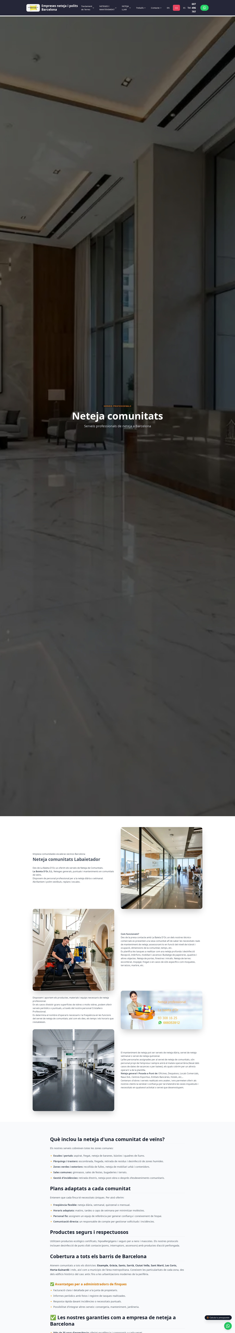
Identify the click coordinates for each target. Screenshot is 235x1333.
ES (184, 7)
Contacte (155, 7)
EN (168, 7)
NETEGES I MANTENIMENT (107, 8)
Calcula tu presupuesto (219, 1318)
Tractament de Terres (86, 8)
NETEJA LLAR (125, 8)
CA (176, 7)
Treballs (140, 7)
